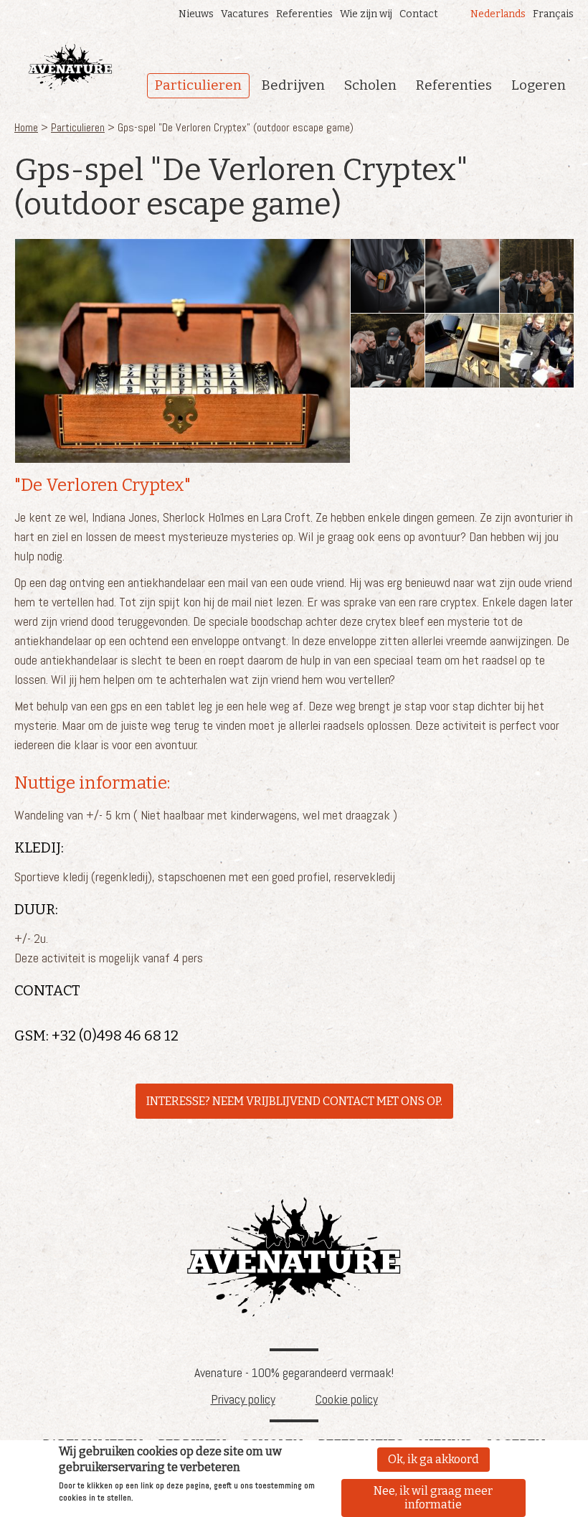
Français (553, 14)
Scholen (370, 85)
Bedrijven (293, 85)
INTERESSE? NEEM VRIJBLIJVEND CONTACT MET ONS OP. (294, 1101)
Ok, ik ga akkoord (433, 1459)
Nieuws (196, 14)
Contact (418, 14)
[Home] (70, 67)
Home (26, 127)
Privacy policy (243, 1399)
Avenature (294, 1257)
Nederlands (498, 14)
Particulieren (198, 85)
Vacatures (245, 14)
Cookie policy (347, 1399)
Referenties (304, 14)
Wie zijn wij (366, 14)
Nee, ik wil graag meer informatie (433, 1497)
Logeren (538, 85)
